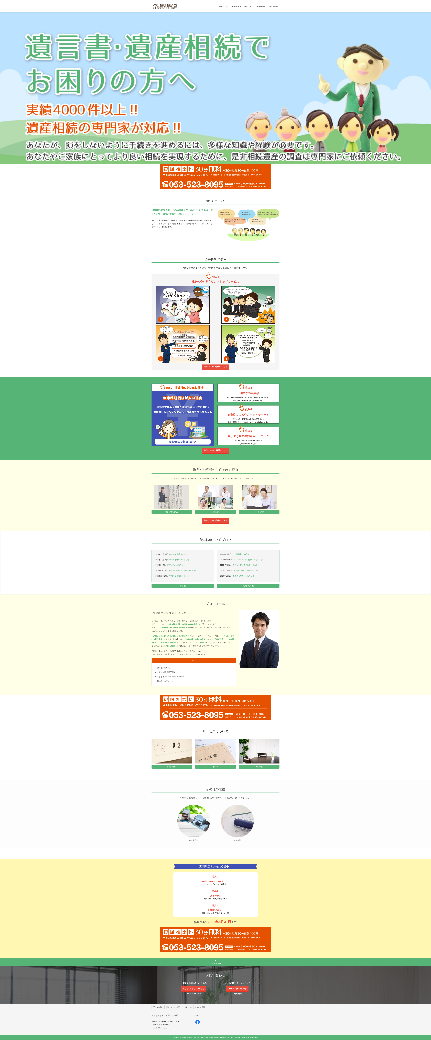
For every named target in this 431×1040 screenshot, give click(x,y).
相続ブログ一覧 (248, 586)
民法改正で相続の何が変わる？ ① (248, 560)
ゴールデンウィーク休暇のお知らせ (182, 570)
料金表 (215, 767)
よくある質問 (259, 512)
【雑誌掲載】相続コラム (243, 554)
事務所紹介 (259, 767)
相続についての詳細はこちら (215, 520)
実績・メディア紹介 (172, 512)
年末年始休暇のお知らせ (179, 554)
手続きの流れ (171, 767)
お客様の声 (215, 512)
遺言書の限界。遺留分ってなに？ (247, 570)
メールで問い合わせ (237, 988)
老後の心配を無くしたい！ (243, 576)
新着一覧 (183, 586)
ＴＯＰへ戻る (215, 963)
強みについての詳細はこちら (215, 367)
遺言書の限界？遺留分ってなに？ (246, 565)
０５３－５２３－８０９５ (193, 989)
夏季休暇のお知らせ (175, 565)
